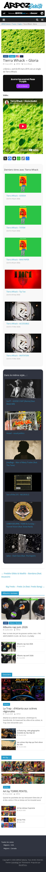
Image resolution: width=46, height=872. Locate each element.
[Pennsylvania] (21, 56)
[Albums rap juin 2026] (23, 598)
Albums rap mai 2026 (25, 644)
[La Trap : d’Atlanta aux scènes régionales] (23, 680)
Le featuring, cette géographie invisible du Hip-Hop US (28, 732)
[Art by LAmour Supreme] (8, 807)
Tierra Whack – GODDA (16, 195)
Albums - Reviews (15, 623)
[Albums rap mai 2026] (8, 643)
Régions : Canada (10, 848)
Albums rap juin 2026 (15, 627)
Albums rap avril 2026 (25, 655)
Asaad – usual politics (15, 433)
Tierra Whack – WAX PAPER (17, 259)
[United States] (17, 56)
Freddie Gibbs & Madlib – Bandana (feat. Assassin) (21, 575)
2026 (5, 623)
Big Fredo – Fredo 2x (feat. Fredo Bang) (25, 586)
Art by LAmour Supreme (26, 808)
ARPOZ (18, 64)
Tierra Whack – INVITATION (17, 355)
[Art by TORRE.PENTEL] (23, 762)
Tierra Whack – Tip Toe (15, 291)
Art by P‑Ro (21, 820)
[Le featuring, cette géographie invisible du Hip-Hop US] (8, 730)
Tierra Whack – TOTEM (15, 227)
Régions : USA (9, 845)
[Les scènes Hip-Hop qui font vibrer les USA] (8, 741)
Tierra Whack (28, 64)
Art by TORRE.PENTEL (15, 791)
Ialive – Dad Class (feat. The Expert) (21, 556)
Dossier (6, 704)
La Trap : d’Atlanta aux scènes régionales (20, 710)
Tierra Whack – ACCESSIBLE (17, 323)
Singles (12, 56)
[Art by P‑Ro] (8, 819)
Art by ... (6, 787)
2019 (5, 56)
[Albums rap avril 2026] (8, 654)
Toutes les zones (7, 842)
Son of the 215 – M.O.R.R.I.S (17, 494)
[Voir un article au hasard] (42, 19)
